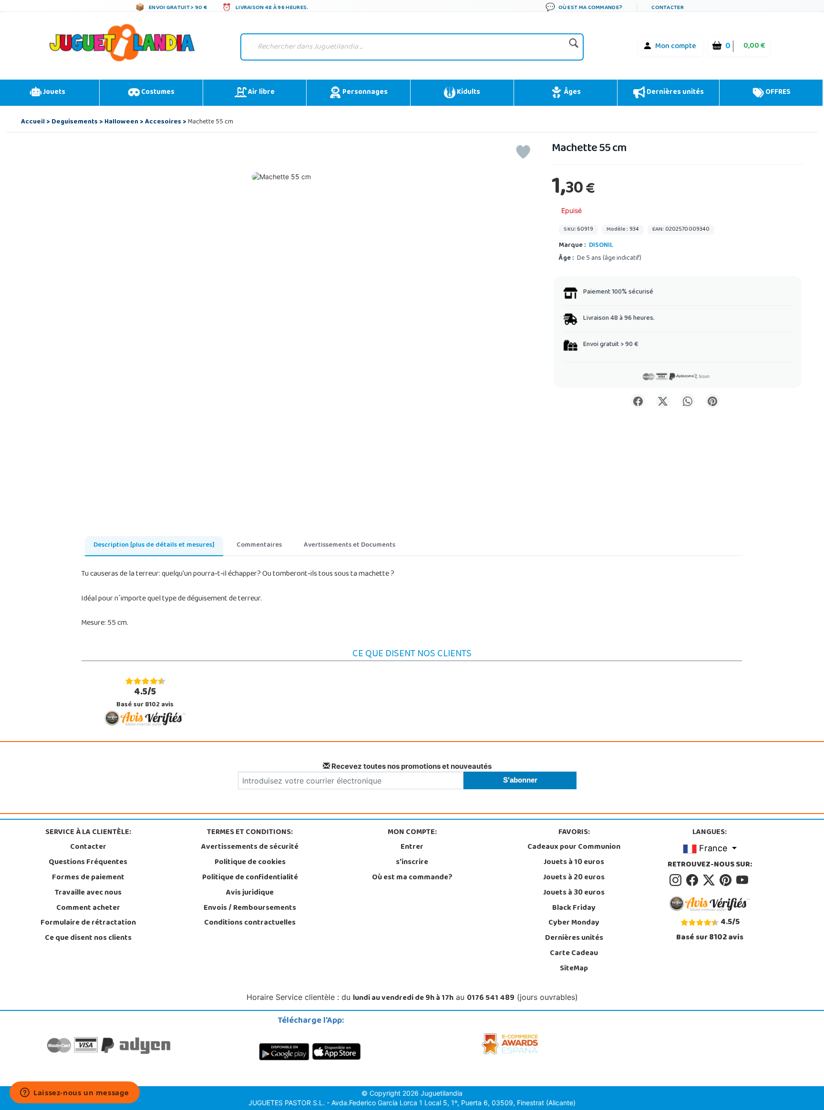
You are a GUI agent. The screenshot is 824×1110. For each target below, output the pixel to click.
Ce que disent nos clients (88, 938)
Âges (571, 92)
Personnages (364, 92)
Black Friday (574, 908)
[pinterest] (727, 880)
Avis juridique (250, 893)
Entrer (412, 847)
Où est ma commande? (412, 878)
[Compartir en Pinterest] (712, 401)
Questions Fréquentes (88, 862)
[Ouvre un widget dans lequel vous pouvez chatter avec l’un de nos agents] (75, 1093)
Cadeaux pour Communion (573, 847)
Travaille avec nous (88, 893)
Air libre (261, 92)
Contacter (88, 847)
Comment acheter (88, 908)
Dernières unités (674, 92)
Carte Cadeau (574, 953)
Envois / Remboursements (250, 908)
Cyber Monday (573, 923)
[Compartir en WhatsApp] (687, 401)
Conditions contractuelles (250, 923)
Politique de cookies (250, 862)
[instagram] (677, 880)
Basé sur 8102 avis (145, 697)
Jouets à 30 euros (574, 893)
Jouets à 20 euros (574, 878)
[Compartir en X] (663, 401)
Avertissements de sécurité (250, 847)
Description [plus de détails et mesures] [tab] (154, 545)
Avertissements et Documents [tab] (349, 545)
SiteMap (574, 969)
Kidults (467, 92)
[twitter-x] (710, 880)
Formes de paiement (88, 878)
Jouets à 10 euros (574, 862)
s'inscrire (412, 862)
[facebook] (693, 880)
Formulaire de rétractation (88, 923)
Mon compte (675, 46)
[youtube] (743, 880)
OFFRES (777, 92)
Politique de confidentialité (250, 878)
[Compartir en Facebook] (638, 401)
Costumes (157, 92)
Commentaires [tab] (259, 545)
